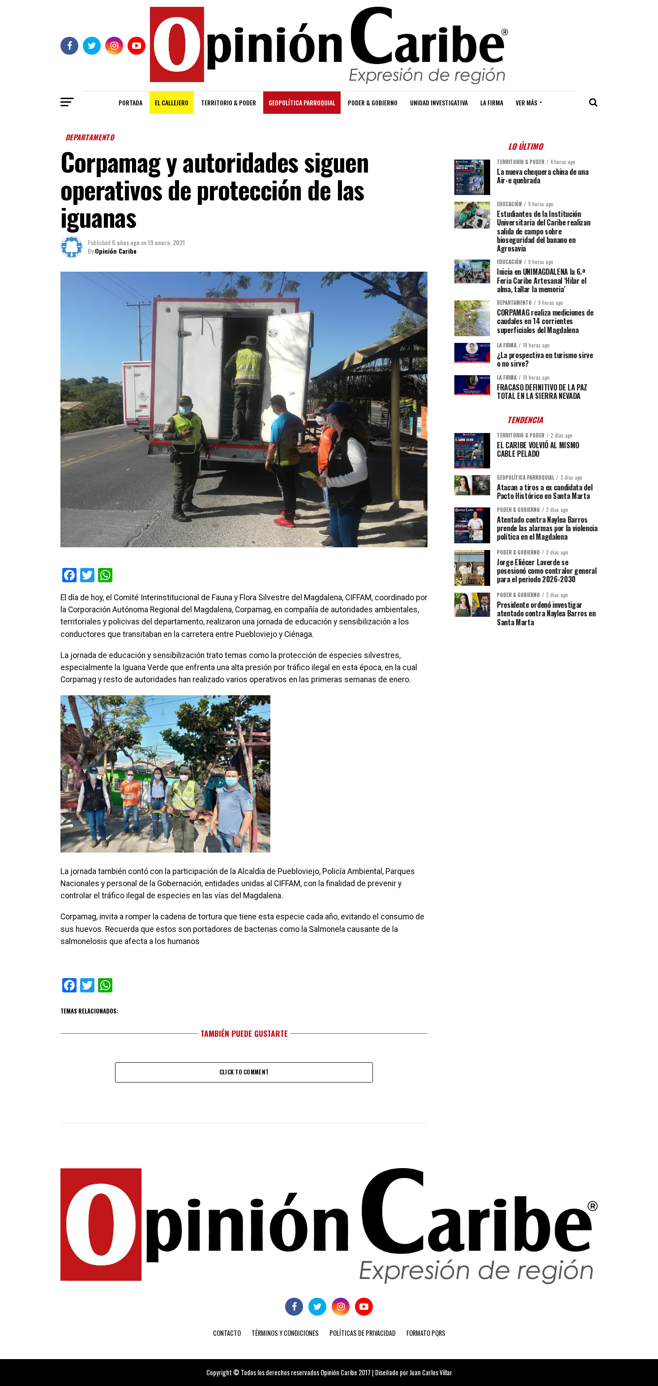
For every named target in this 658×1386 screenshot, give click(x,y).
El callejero (171, 102)
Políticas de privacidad (362, 1333)
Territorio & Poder (228, 102)
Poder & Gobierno (372, 102)
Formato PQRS (425, 1333)
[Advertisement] (526, 696)
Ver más (526, 102)
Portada (130, 102)
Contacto (227, 1333)
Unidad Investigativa (439, 102)
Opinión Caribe (116, 251)
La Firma (491, 102)
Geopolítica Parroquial (302, 102)
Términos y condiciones (285, 1333)
